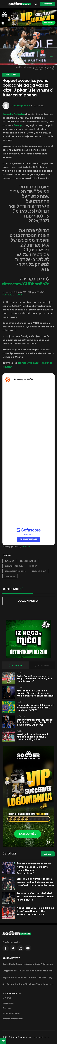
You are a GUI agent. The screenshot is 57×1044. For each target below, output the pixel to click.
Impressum (8, 1003)
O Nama (6, 998)
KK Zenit (33, 566)
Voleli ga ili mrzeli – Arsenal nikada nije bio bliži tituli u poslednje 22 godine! (32, 737)
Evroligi (18, 125)
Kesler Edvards (28, 561)
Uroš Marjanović (20, 105)
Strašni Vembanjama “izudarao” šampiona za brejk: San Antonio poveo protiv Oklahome (35, 722)
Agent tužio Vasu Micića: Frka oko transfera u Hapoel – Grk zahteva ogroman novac (35, 911)
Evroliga (9, 561)
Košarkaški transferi (15, 571)
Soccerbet (47, 4)
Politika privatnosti (12, 1018)
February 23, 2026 (12, 294)
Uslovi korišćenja (11, 1013)
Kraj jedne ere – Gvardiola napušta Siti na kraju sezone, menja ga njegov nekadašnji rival (35, 693)
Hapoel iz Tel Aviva (13, 114)
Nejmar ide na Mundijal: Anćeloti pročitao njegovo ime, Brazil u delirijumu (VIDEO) (35, 708)
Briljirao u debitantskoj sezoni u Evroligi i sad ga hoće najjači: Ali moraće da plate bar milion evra (35, 882)
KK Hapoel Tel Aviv (14, 566)
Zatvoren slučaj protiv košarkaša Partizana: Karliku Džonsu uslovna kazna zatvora (35, 896)
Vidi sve (47, 854)
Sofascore (25, 547)
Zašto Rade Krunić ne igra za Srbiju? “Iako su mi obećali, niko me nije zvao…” (34, 679)
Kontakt (6, 1008)
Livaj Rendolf (39, 571)
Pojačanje (10, 576)
